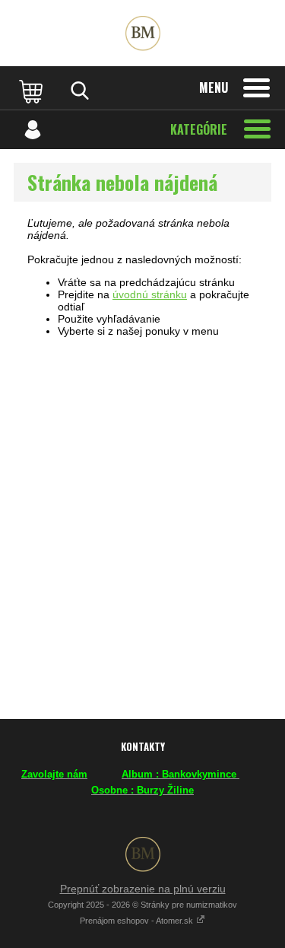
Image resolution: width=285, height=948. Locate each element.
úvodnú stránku (149, 294)
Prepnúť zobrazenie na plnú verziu (143, 889)
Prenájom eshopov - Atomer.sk (137, 920)
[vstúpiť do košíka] (33, 91)
